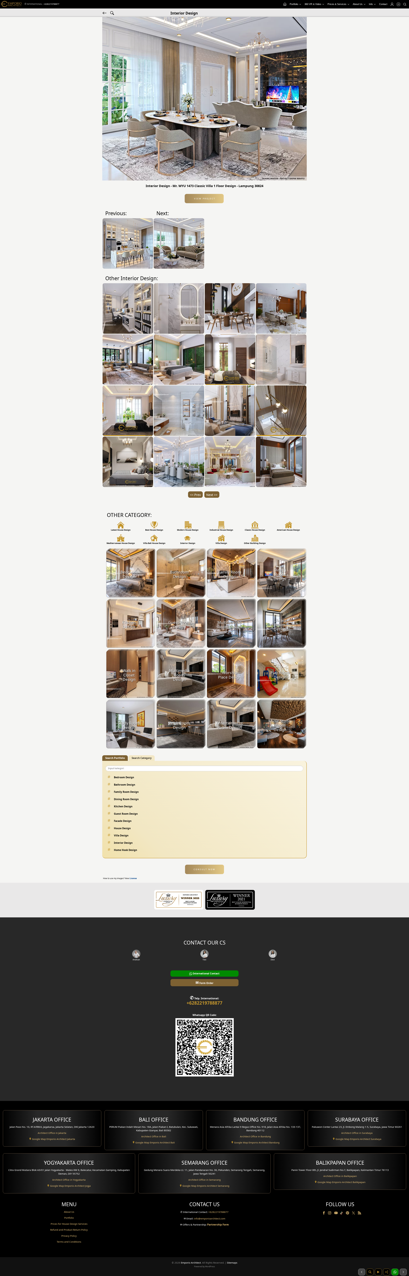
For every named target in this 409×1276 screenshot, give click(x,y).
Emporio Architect (191, 1262)
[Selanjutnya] (403, 1272)
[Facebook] (324, 1213)
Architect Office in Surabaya (357, 1132)
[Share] (386, 1272)
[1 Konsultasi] (394, 1272)
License (133, 878)
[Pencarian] (370, 1272)
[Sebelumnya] (361, 1272)
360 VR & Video (313, 4)
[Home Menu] (285, 4)
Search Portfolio (115, 758)
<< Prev (195, 495)
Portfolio (294, 4)
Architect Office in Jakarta (52, 1132)
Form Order (204, 982)
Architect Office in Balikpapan (340, 1176)
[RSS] (359, 1213)
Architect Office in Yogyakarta (69, 1179)
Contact (383, 4)
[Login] (392, 4)
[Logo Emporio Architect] (11, 4)
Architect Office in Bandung (255, 1136)
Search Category (141, 758)
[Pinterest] (348, 1213)
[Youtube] (336, 1213)
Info (371, 4)
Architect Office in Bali (153, 1136)
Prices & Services (337, 4)
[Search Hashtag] (112, 13)
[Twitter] (354, 1214)
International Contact (206, 973)
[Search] (405, 4)
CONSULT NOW (204, 869)
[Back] (104, 13)
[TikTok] (342, 1213)
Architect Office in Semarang (204, 1179)
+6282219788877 (51, 4)
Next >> (211, 495)
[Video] (378, 1272)
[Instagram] (330, 1213)
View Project (204, 198)
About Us (358, 4)
